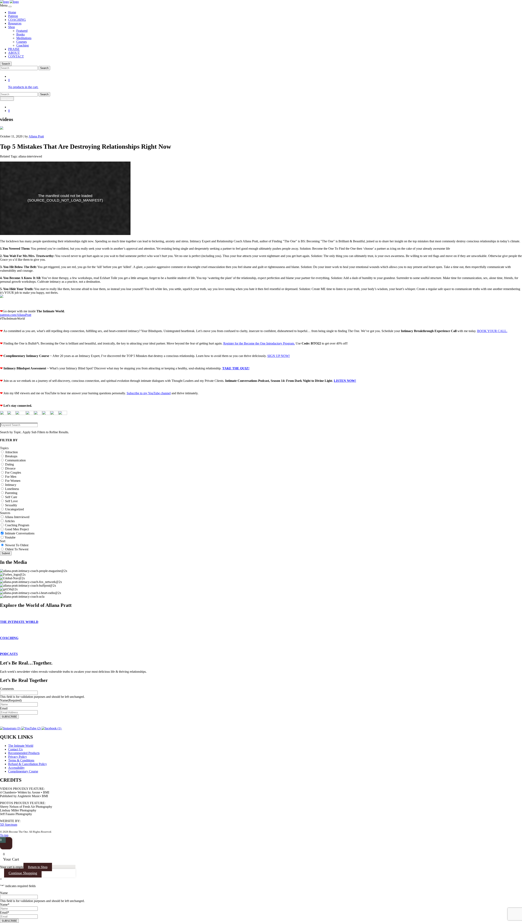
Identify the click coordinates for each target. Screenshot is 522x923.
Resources (14, 23)
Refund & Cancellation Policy (27, 764)
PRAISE (14, 49)
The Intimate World (20, 745)
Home (12, 12)
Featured (22, 30)
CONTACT (16, 56)
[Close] (10, 6)
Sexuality (11, 505)
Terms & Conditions (21, 760)
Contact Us (15, 749)
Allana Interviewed (17, 517)
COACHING (17, 19)
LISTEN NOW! (345, 380)
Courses (21, 41)
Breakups (11, 456)
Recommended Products (24, 753)
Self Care (11, 497)
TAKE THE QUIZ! (235, 368)
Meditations (23, 38)
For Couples (13, 472)
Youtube (10, 537)
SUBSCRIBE (9, 716)
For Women (12, 480)
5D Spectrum (8, 824)
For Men (10, 476)
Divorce (10, 468)
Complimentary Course (23, 771)
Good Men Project (17, 529)
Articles (10, 521)
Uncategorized (14, 509)
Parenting (11, 493)
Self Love (11, 501)
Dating (9, 464)
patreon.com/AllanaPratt (15, 315)
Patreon (13, 16)
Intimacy (10, 484)
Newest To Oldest (16, 545)
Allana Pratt (36, 136)
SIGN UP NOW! (278, 356)
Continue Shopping (23, 873)
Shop (11, 27)
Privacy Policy (17, 756)
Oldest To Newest (16, 549)
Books (20, 34)
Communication (15, 460)
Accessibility (16, 767)
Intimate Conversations (19, 533)
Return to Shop (38, 867)
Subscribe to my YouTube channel (149, 393)
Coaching (22, 45)
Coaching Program (17, 525)
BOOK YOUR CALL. (492, 331)
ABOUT (14, 52)
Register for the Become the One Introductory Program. (259, 343)
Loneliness (12, 489)
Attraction (11, 452)
